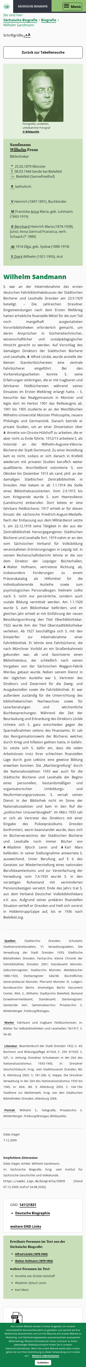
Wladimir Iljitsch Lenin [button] (27, 847)
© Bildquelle (31, 131)
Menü (76, 6)
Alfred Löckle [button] (41, 356)
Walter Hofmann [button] (21, 567)
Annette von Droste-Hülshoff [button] (30, 432)
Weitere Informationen (45, 1355)
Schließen (43, 1362)
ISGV (6, 6)
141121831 (27, 1204)
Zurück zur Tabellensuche (43, 52)
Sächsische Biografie (20, 20)
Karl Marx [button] (74, 847)
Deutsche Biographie (32, 1213)
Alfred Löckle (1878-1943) (31, 1254)
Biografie (48, 20)
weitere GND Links (25, 1226)
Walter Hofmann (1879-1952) (34, 1261)
